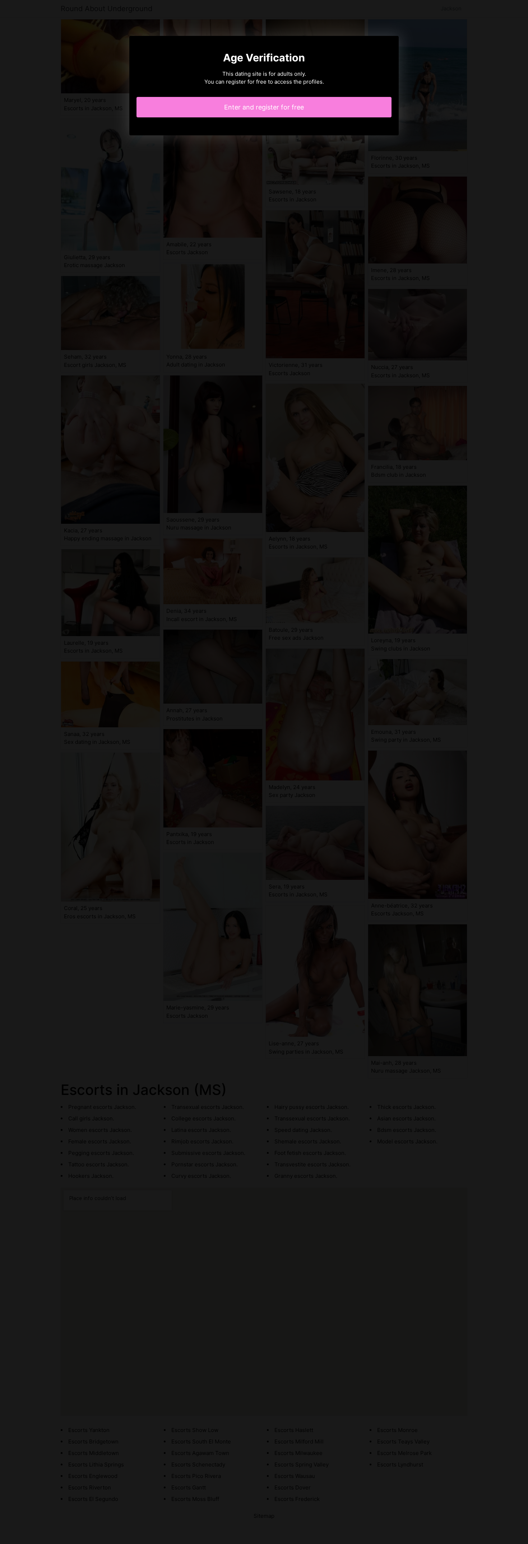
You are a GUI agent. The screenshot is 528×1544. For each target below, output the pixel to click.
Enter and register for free (264, 107)
